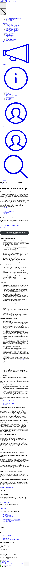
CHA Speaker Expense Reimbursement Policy (13, 400)
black (21, 359)
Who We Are (8, 93)
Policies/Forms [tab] (6, 213)
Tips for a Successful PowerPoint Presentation (10, 225)
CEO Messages (6, 538)
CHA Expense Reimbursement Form (11, 402)
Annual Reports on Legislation (12, 31)
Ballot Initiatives (9, 20)
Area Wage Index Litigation (12, 28)
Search (20, 182)
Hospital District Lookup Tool (12, 25)
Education (4, 183)
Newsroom (5, 41)
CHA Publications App (11, 39)
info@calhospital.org (4, 502)
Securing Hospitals (10, 19)
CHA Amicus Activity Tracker (12, 29)
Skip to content (3, 0)
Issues (4, 17)
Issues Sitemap (3, 530)
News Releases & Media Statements (11, 539)
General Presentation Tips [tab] (8, 210)
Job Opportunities (10, 97)
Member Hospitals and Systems (13, 95)
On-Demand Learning (10, 36)
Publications (8, 38)
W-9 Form (5, 404)
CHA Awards (9, 98)
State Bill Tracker (9, 24)
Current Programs (10, 35)
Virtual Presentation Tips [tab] (8, 211)
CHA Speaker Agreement (8, 403)
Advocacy (5, 23)
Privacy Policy (3, 508)
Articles (7, 535)
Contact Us (8, 99)
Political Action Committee (12, 30)
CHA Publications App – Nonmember (11, 519)
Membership (8, 94)
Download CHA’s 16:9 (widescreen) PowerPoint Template (14, 233)
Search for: (2, 182)
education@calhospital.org (6, 207)
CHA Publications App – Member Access (12, 520)
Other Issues (8, 21)
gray (28, 359)
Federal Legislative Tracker (12, 26)
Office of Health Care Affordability (13, 18)
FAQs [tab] (4, 215)
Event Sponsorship (10, 40)
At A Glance (8, 34)
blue (24, 359)
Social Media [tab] (6, 212)
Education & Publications (8, 33)
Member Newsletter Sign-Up (6, 487)
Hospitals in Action (7, 537)
